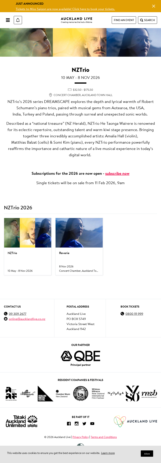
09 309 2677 (17, 313)
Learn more (108, 453)
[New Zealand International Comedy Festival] (80, 393)
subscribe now (117, 173)
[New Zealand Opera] (116, 394)
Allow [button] (147, 453)
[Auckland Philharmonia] (28, 394)
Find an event (124, 20)
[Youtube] (92, 424)
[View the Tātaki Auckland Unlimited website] (21, 421)
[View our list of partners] (80, 356)
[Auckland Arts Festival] (11, 393)
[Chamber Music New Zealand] (63, 393)
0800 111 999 (134, 313)
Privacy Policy (80, 437)
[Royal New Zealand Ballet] (149, 394)
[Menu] (8, 20)
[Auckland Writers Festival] (45, 393)
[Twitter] (84, 424)
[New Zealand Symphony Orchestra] (132, 393)
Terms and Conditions (104, 437)
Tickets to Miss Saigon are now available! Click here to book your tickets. (65, 9)
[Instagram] (77, 424)
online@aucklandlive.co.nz (27, 319)
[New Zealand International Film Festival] (98, 393)
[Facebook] (69, 424)
